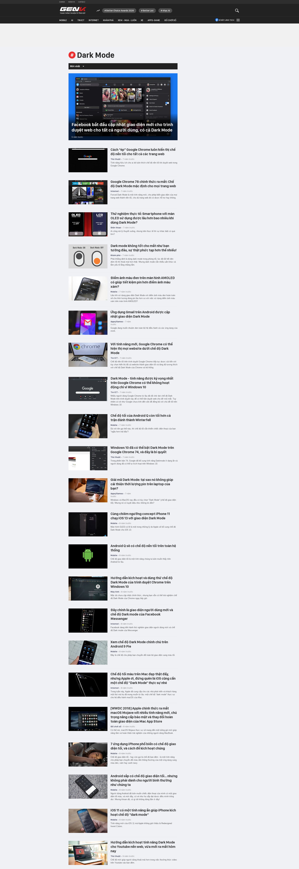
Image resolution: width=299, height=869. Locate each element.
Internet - (115, 191)
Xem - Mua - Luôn (127, 20)
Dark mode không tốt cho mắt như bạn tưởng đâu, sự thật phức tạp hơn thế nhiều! (144, 248)
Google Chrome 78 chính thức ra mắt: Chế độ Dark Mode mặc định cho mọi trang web (143, 184)
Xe (142, 20)
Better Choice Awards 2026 (120, 10)
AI (72, 20)
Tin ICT (80, 20)
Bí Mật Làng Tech (226, 20)
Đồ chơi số (170, 20)
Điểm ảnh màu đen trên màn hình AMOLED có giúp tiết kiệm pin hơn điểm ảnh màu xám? (143, 282)
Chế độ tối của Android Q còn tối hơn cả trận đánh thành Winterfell (141, 417)
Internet (94, 20)
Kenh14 (71, 2)
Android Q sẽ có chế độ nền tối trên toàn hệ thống (143, 548)
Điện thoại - (116, 227)
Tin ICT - (115, 358)
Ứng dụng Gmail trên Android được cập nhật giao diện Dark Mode (140, 314)
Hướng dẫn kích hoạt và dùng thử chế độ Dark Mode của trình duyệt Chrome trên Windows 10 (142, 582)
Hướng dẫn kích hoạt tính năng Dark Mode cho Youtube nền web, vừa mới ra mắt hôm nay (143, 846)
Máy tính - (116, 591)
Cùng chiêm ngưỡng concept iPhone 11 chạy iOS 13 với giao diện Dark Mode (140, 516)
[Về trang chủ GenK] (73, 10)
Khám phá (108, 20)
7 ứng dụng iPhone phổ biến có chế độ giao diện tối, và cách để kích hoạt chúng (143, 746)
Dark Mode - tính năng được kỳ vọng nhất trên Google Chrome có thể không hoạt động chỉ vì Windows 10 (142, 382)
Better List (148, 10)
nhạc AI (166, 10)
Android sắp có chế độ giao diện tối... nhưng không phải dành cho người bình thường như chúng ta (144, 780)
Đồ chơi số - (117, 726)
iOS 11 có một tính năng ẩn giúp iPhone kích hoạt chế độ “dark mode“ (143, 812)
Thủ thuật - (116, 159)
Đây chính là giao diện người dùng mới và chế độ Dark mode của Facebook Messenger (142, 614)
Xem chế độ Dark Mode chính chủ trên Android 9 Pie (139, 644)
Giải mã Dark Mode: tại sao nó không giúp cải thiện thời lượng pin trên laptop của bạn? (142, 484)
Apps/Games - (117, 321)
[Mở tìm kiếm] (237, 10)
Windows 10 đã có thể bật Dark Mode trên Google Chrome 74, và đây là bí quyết (142, 450)
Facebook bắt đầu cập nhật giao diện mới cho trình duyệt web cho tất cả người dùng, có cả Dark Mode (122, 127)
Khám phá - (116, 255)
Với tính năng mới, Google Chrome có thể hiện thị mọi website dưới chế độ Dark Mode (142, 348)
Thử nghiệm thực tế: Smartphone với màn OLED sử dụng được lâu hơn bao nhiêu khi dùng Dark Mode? (142, 218)
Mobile (63, 20)
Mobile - (115, 291)
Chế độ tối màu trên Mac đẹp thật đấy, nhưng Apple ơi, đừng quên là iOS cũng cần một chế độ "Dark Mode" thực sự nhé (143, 678)
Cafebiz (81, 2)
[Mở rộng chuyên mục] (238, 19)
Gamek (62, 2)
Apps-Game (154, 20)
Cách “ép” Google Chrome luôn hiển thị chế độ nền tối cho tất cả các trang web (143, 152)
